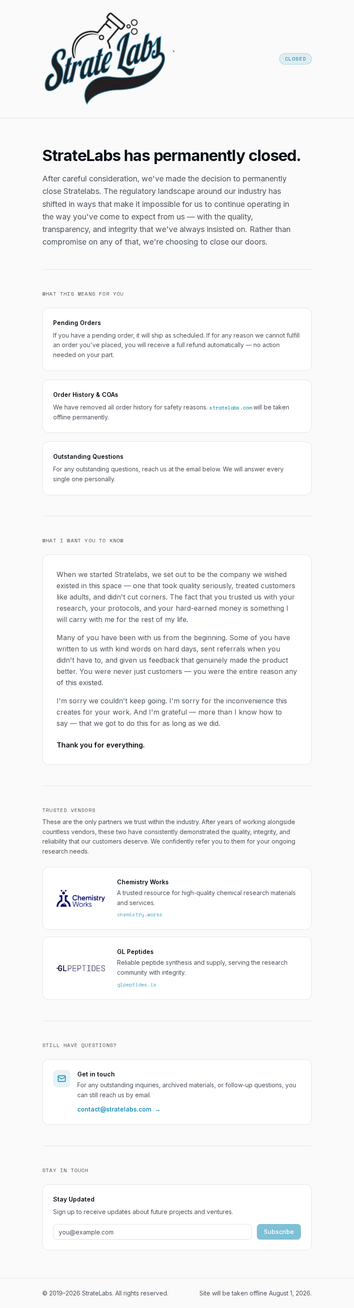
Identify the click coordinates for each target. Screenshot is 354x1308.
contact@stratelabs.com (119, 1109)
